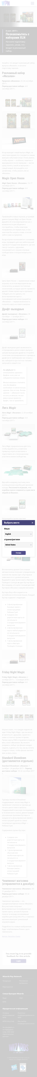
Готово (18, 553)
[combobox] (16, 534)
